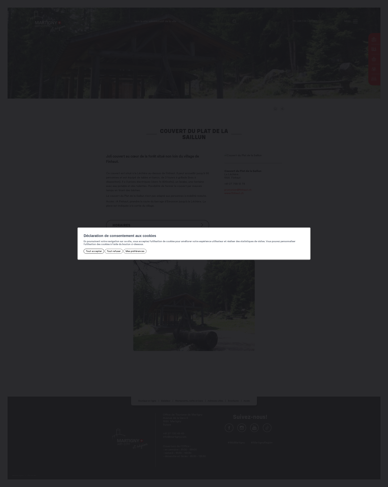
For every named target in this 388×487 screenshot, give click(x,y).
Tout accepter (94, 251)
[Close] (307, 224)
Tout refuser (114, 251)
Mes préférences (135, 251)
